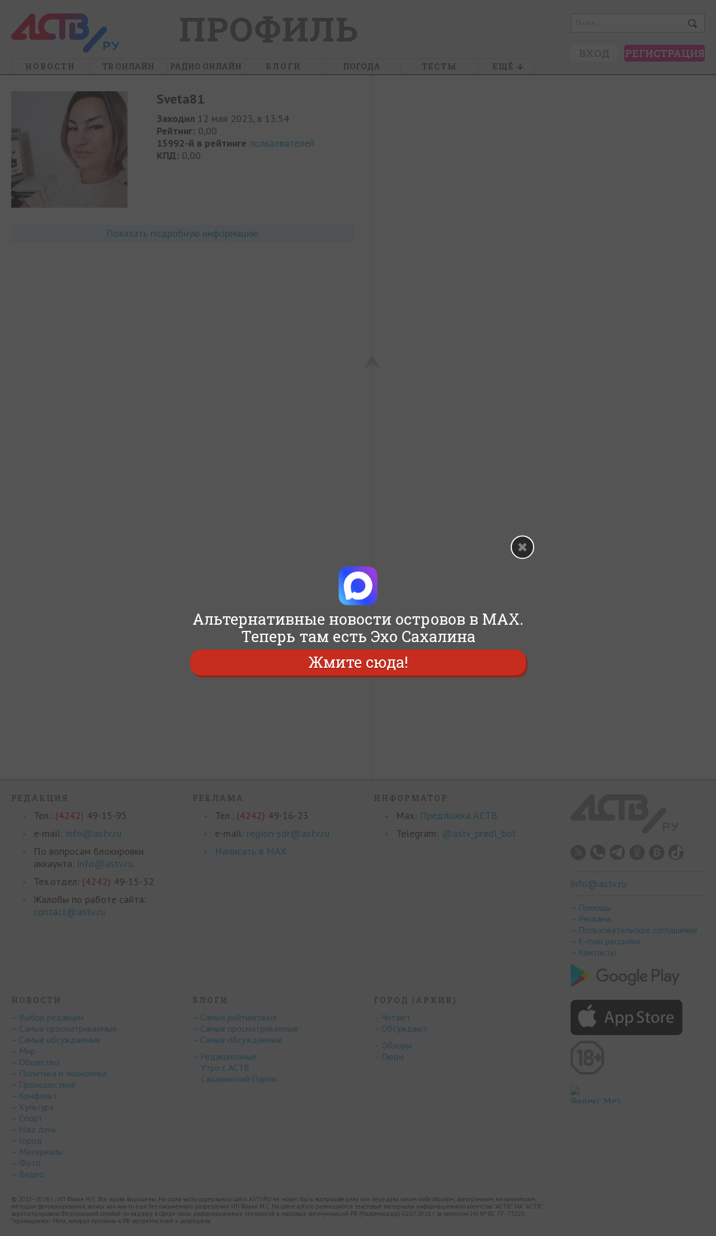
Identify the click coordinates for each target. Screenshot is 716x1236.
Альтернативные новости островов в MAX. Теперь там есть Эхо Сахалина (358, 627)
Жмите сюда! (358, 662)
